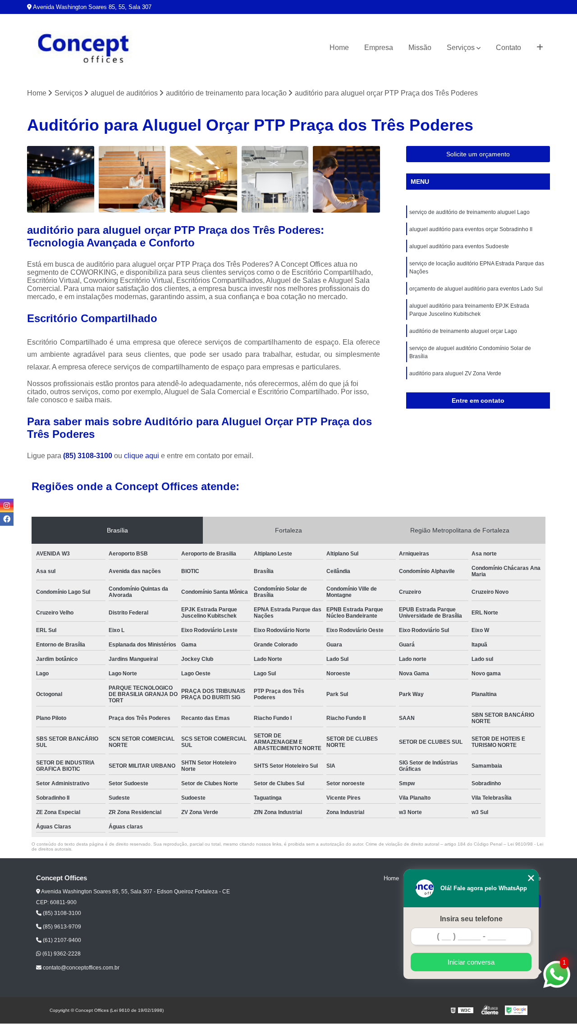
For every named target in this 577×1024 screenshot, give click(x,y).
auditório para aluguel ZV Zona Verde (455, 373)
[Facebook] (7, 519)
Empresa (378, 47)
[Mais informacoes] (540, 48)
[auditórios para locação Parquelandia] (132, 179)
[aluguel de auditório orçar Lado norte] (346, 179)
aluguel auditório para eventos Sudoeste (459, 246)
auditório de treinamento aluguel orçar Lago (463, 331)
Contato (508, 47)
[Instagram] (7, 505)
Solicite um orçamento (478, 154)
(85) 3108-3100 (88, 456)
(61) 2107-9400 (61, 940)
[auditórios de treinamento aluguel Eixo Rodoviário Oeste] (203, 179)
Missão (419, 47)
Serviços (461, 47)
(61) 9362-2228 (61, 954)
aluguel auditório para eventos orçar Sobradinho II (470, 229)
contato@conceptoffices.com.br (80, 968)
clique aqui (141, 456)
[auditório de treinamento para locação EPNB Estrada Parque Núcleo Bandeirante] (60, 179)
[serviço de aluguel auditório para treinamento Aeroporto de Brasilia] (275, 179)
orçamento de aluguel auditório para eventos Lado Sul (476, 289)
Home (339, 47)
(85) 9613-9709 (61, 927)
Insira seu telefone (471, 919)
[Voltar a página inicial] (83, 48)
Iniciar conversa (471, 962)
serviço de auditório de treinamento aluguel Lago (469, 212)
